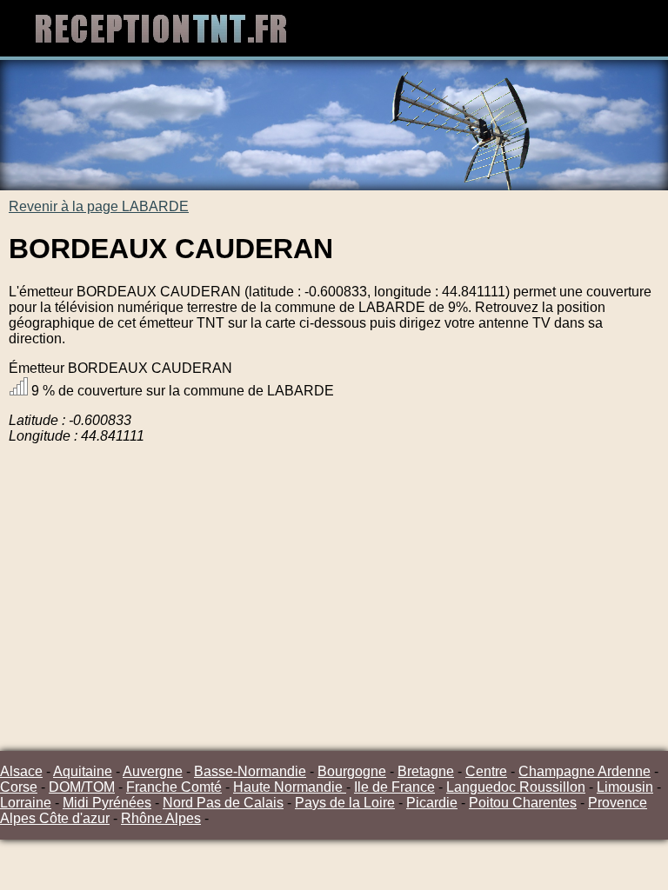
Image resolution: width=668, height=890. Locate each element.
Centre (486, 771)
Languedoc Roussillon (515, 787)
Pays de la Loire (345, 802)
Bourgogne (351, 771)
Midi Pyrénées (107, 802)
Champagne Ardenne (584, 771)
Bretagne (425, 771)
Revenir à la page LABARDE (99, 206)
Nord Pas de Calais (223, 802)
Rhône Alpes (161, 818)
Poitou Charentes (523, 802)
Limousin (625, 787)
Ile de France (394, 787)
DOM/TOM (82, 787)
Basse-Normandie (250, 771)
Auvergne (153, 771)
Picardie (432, 802)
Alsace (21, 771)
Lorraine (25, 802)
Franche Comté (174, 787)
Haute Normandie (289, 787)
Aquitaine (82, 771)
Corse (18, 787)
